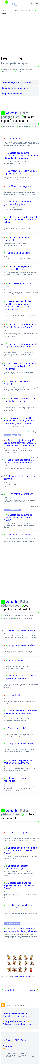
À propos (7, 1046)
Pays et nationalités (21, 732)
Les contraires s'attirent (20, 497)
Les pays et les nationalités (20, 633)
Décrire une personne (9, 126)
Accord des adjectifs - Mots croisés (21, 288)
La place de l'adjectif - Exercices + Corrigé (20, 870)
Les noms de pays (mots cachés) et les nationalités (21, 765)
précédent (9, 990)
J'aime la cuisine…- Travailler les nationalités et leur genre (20, 715)
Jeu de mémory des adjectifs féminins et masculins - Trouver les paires (21, 223)
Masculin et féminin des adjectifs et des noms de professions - (21, 309)
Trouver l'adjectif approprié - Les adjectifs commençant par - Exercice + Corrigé (21, 446)
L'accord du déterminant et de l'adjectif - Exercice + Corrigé (21, 330)
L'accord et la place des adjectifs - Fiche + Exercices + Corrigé (20, 890)
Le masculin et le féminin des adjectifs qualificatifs (20, 175)
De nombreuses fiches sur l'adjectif (21, 386)
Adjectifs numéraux (8, 72)
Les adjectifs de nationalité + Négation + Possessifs (21, 681)
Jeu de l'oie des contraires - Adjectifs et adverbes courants (19, 464)
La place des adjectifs (13, 93)
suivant (32, 990)
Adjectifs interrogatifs (25, 69)
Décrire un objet (23, 126)
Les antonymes (34, 432)
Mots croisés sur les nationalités (20, 784)
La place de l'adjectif (21, 836)
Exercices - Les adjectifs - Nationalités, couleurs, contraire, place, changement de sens (20, 422)
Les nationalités (17, 664)
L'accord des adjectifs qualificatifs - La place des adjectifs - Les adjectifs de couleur (21, 158)
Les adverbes (34, 457)
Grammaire (30, 10)
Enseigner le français (17, 10)
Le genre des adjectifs (20, 256)
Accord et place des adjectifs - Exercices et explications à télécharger (21, 368)
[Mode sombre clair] (32, 4)
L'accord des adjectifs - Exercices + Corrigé (20, 271)
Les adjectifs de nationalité (15, 88)
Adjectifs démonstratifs (9, 69)
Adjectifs (15, 115)
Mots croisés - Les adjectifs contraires (19, 481)
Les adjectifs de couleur (19, 537)
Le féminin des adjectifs (21, 190)
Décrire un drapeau (8, 618)
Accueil (5, 10)
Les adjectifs (21, 141)
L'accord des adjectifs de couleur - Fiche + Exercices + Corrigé (20, 521)
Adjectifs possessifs (22, 72)
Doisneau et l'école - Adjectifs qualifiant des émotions (21, 404)
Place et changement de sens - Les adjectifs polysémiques (21, 933)
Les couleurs (35, 506)
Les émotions (34, 396)
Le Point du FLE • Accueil (15, 1040)
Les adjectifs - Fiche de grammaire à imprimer (20, 205)
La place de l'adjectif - (21, 910)
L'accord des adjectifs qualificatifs (17, 241)
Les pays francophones (24, 618)
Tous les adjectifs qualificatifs (16, 82)
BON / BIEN (34, 126)
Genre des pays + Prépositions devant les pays (17, 615)
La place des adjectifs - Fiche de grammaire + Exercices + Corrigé (21, 853)
